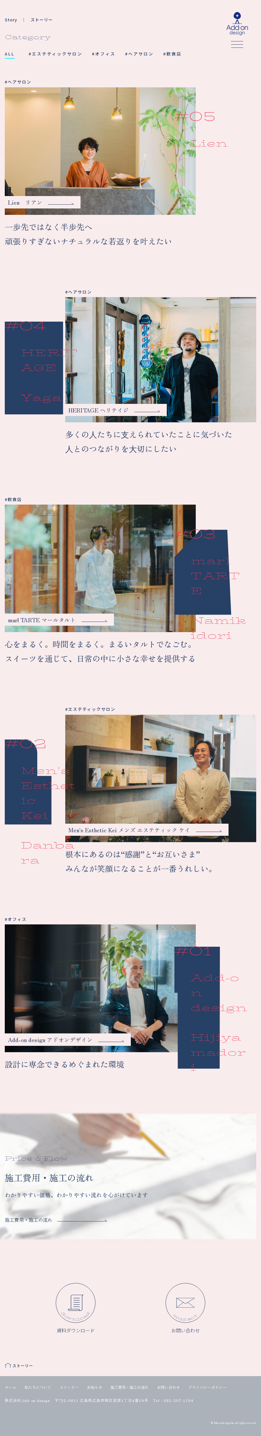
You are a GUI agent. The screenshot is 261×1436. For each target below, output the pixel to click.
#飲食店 (172, 54)
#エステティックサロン (55, 54)
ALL (10, 54)
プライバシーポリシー (207, 1387)
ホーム (10, 1387)
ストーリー (69, 1387)
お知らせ (94, 1387)
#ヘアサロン (139, 54)
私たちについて (38, 1387)
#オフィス (104, 54)
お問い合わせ (168, 1387)
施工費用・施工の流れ (129, 1387)
